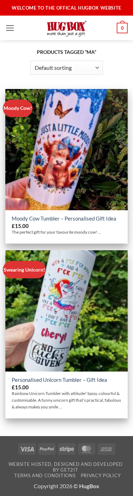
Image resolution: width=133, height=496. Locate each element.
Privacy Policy (101, 475)
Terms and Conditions (45, 475)
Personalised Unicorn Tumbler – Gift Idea (59, 380)
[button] (10, 28)
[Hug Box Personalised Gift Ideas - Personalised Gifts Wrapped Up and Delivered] (66, 28)
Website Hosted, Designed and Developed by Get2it (66, 467)
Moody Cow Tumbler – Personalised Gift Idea (64, 218)
